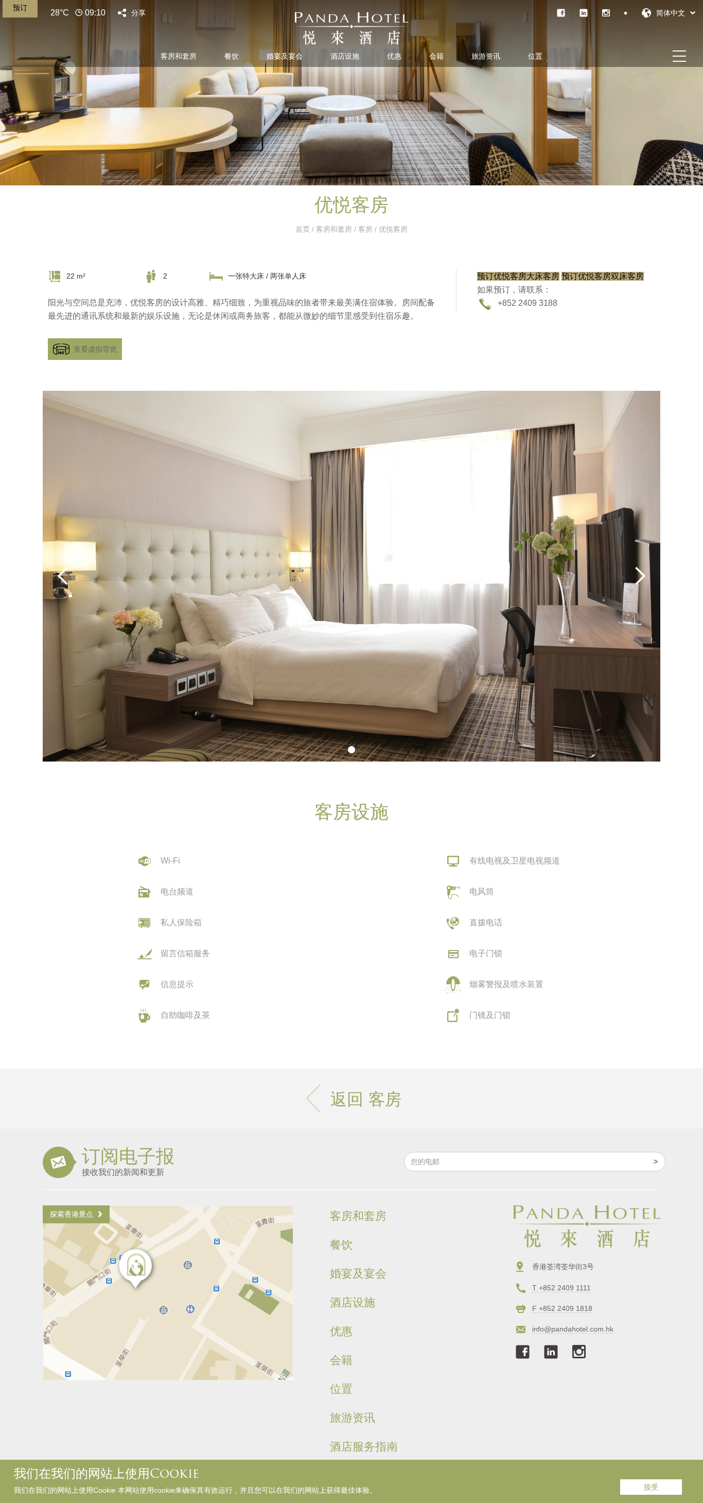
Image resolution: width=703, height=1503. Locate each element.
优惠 (394, 56)
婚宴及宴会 (285, 56)
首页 (302, 229)
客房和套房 (179, 56)
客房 (365, 229)
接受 (651, 1487)
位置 (535, 56)
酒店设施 (344, 56)
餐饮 (231, 56)
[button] (668, 13)
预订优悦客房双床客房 (602, 276)
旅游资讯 (485, 56)
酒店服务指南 (364, 1447)
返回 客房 (365, 1099)
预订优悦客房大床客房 (518, 276)
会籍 (436, 56)
